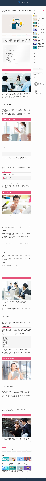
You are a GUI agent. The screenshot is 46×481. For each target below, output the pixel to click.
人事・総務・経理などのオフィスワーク (11, 54)
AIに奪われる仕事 (9, 62)
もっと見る (16, 63)
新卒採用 (35, 73)
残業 (38, 73)
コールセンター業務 (9, 56)
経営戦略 (35, 62)
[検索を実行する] (43, 10)
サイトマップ (24, 478)
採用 (35, 59)
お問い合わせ (21, 478)
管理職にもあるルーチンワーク (10, 58)
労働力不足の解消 (9, 61)
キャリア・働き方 (36, 53)
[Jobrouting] (23, 2)
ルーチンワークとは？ (9, 48)
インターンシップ (36, 68)
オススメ (40, 68)
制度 (35, 56)
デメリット (8, 52)
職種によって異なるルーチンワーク (10, 53)
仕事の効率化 (8, 60)
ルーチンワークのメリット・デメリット (11, 50)
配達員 (8, 57)
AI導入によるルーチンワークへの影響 (10, 59)
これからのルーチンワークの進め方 (38, 92)
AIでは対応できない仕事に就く (38, 93)
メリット (8, 51)
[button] (4, 34)
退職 (35, 74)
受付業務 (8, 55)
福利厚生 (41, 73)
